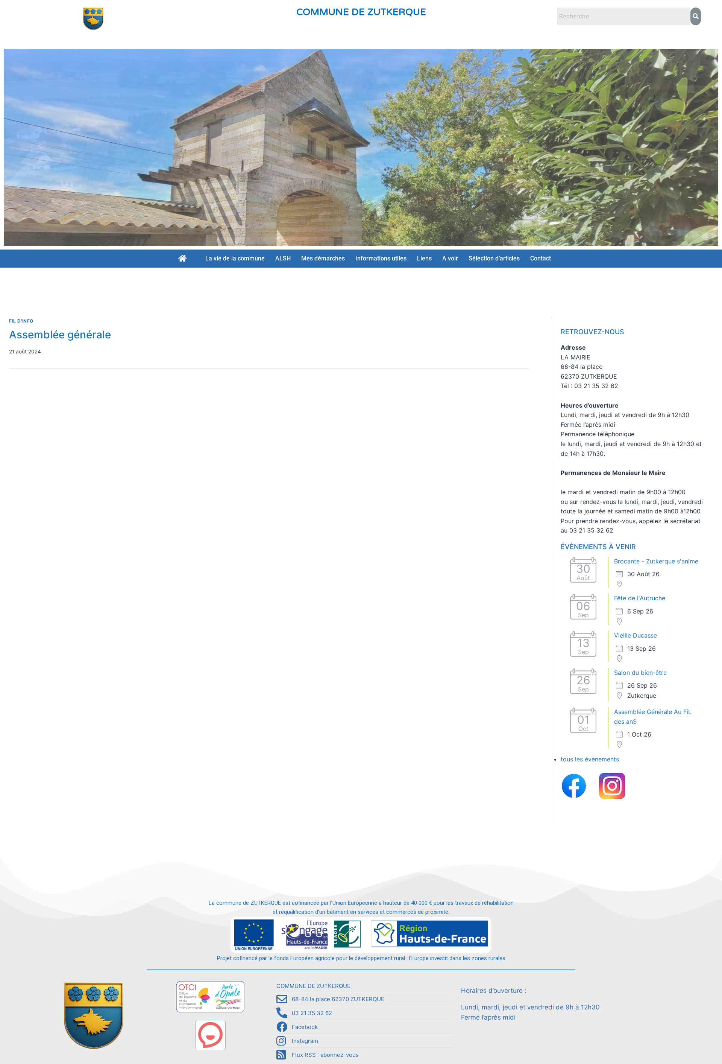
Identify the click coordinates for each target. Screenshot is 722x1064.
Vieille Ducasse (635, 635)
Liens (424, 258)
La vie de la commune (235, 258)
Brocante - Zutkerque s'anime (656, 561)
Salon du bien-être (640, 672)
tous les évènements (590, 759)
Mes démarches (323, 258)
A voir (450, 258)
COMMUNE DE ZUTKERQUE (361, 12)
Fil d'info (21, 321)
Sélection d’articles (494, 258)
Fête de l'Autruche (639, 598)
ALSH (283, 258)
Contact (540, 258)
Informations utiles (381, 258)
